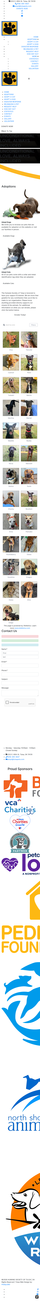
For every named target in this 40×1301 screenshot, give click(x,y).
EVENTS (35, 64)
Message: (5, 688)
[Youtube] (22, 16)
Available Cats (8, 283)
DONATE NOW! (7, 126)
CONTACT (34, 61)
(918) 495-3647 (23, 4)
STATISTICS (33, 59)
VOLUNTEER (33, 68)
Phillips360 (6, 1284)
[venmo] (22, 18)
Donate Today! (20, 315)
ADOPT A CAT (32, 42)
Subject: (5, 679)
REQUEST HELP (32, 51)
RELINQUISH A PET (30, 49)
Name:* (4, 649)
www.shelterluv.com (22, 628)
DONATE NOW (22, 9)
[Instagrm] (22, 13)
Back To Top (7, 131)
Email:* (4, 662)
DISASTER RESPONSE (29, 47)
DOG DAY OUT (32, 54)
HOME (36, 37)
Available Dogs (8, 236)
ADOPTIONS (32, 39)
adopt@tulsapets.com (22, 6)
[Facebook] (22, 11)
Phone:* (5, 670)
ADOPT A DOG (32, 44)
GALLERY (34, 66)
